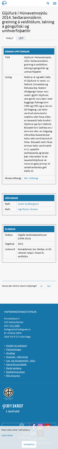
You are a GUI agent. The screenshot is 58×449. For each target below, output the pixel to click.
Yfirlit (10, 38)
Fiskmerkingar (13, 349)
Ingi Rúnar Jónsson (28, 209)
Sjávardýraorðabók (16, 364)
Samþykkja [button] (29, 444)
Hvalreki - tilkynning (17, 357)
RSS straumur (13, 375)
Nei (49, 286)
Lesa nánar (7, 435)
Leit (21, 38)
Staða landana (13, 368)
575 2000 (15, 325)
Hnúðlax (10, 353)
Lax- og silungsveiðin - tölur (20, 360)
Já (41, 286)
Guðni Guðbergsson (28, 203)
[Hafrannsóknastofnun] (5, 3)
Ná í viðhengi (31, 178)
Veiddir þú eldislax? (16, 345)
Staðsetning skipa (15, 372)
